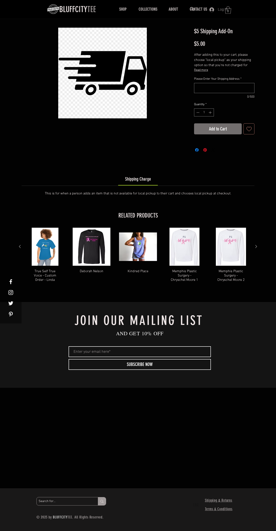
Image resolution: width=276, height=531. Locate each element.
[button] (122, 9)
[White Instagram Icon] (11, 292)
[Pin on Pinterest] (205, 150)
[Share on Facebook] (196, 150)
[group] (138, 259)
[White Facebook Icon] (11, 281)
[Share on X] (213, 150)
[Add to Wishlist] (248, 128)
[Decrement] (197, 112)
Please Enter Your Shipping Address (218, 79)
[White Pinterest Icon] (11, 314)
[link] (138, 179)
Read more (201, 70)
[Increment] (210, 112)
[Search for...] (102, 501)
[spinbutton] (204, 112)
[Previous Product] (19, 246)
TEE (77, 9)
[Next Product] (256, 246)
